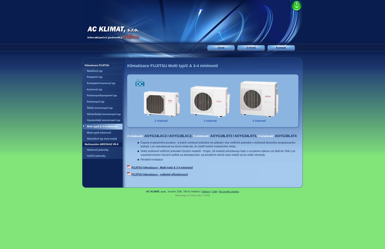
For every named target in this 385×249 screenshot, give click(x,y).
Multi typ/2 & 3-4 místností (102, 126)
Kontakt (281, 47)
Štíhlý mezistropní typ (100, 108)
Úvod (221, 47)
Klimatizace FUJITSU (97, 65)
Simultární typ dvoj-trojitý (102, 138)
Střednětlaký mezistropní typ (104, 114)
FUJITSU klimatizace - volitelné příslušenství (159, 174)
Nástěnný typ (94, 71)
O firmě (251, 47)
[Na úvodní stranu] (108, 33)
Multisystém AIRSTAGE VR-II (101, 144)
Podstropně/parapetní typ (102, 95)
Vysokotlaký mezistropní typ (103, 120)
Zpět (214, 191)
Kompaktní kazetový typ (101, 83)
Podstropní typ (95, 101)
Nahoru (206, 191)
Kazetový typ (94, 89)
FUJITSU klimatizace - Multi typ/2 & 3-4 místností (162, 167)
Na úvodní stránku (229, 191)
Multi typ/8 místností (99, 132)
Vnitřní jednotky (96, 155)
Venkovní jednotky (98, 149)
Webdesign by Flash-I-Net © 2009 (192, 195)
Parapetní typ (94, 77)
